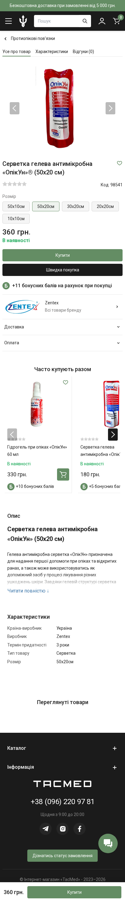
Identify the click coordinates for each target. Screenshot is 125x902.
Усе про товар (16, 51)
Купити (63, 255)
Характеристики (51, 51)
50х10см (16, 206)
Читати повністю (28, 591)
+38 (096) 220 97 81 (63, 801)
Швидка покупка (62, 269)
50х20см (45, 206)
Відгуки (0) (83, 51)
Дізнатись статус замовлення (62, 855)
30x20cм (75, 206)
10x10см (16, 218)
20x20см (105, 206)
